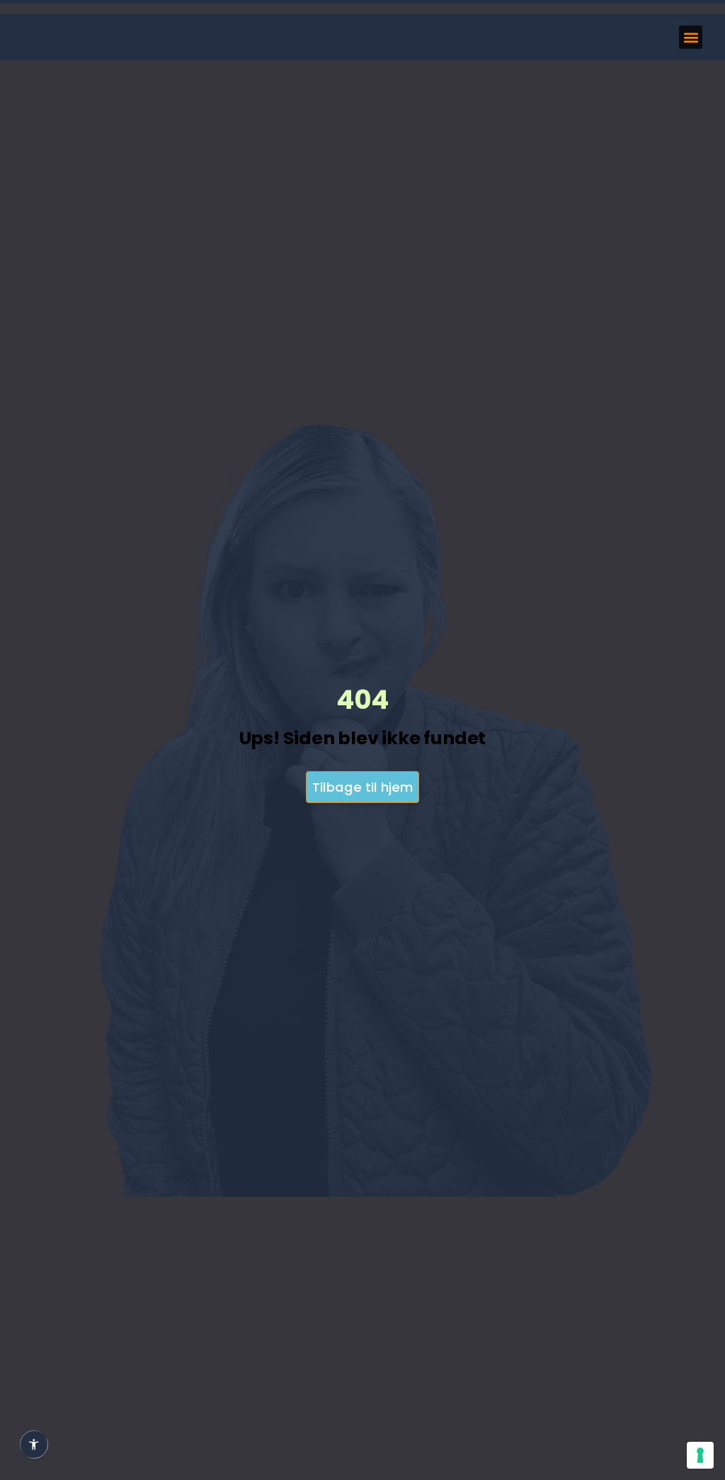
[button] (690, 37)
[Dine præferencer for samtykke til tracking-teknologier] (700, 1455)
